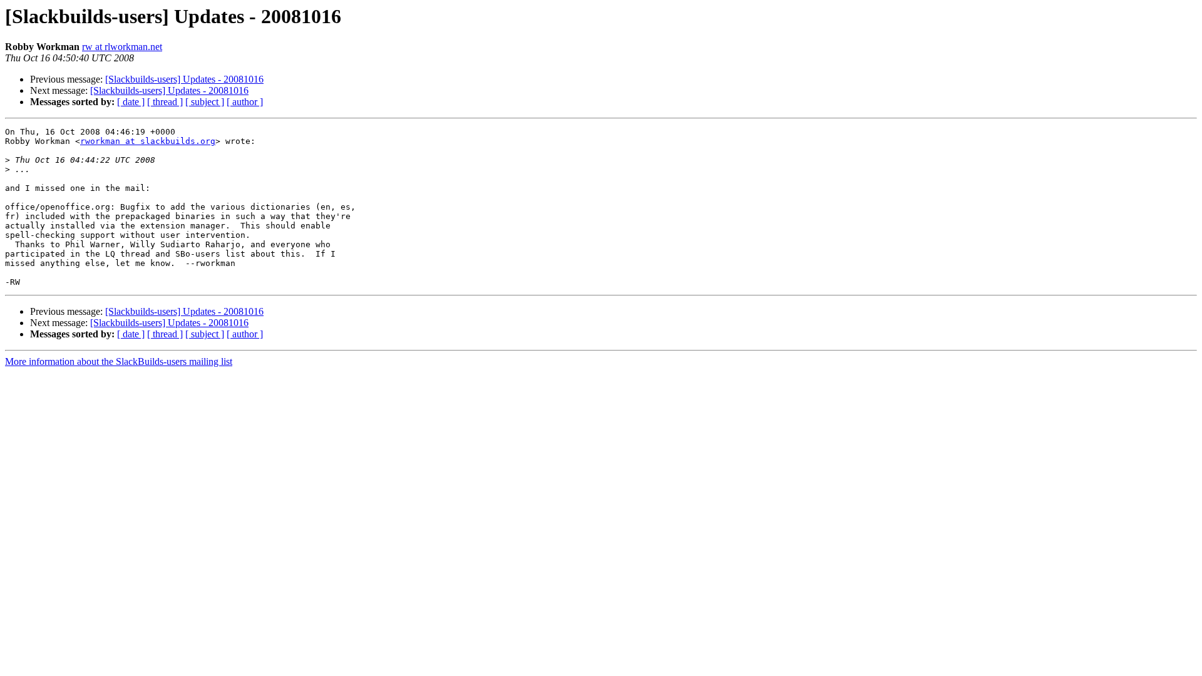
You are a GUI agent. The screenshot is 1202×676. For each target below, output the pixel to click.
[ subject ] (204, 101)
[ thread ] (165, 101)
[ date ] (131, 101)
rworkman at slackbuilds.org (147, 141)
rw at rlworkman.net (122, 46)
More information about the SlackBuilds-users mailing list (118, 361)
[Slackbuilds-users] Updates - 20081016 (184, 79)
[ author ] (245, 101)
